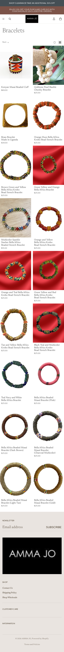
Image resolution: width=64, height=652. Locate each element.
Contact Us (7, 588)
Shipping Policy (9, 593)
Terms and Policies (32, 644)
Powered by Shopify (40, 639)
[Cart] (60, 19)
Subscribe (54, 527)
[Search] (10, 19)
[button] (5, 42)
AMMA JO (26, 639)
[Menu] (3, 18)
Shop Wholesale (9, 597)
